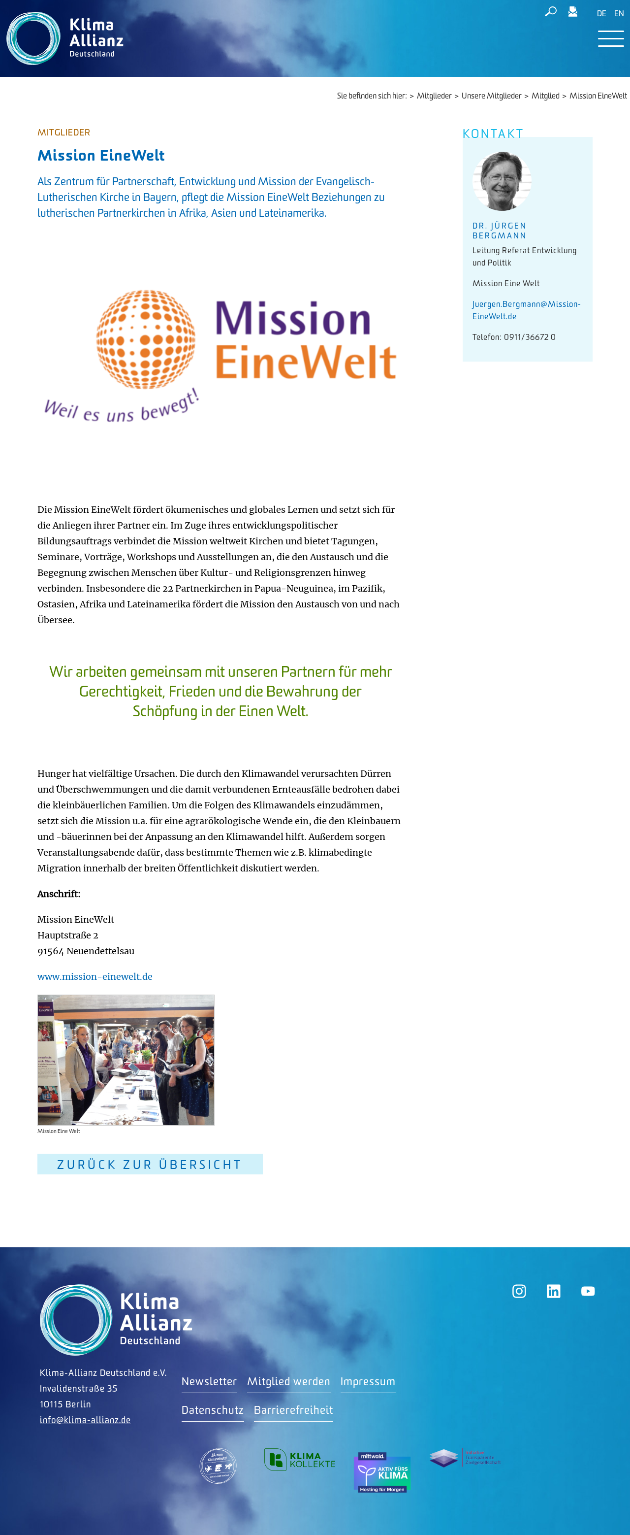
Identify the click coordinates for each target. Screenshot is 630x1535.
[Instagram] (519, 1291)
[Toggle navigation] (611, 39)
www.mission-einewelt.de (95, 976)
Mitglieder (434, 96)
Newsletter (209, 1382)
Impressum (368, 1382)
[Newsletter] (572, 13)
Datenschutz (213, 1410)
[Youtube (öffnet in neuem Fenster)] (588, 1291)
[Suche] (551, 13)
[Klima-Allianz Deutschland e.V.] (63, 38)
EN (619, 14)
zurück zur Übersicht (150, 1165)
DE (601, 14)
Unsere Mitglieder (492, 96)
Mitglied (546, 96)
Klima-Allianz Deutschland (116, 1320)
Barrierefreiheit (293, 1410)
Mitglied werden (289, 1382)
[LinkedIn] (554, 1291)
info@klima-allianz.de (85, 1420)
